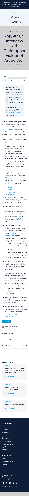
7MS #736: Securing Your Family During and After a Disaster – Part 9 (14, 370)
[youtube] (13, 483)
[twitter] (7, 483)
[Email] (12, 339)
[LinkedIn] (10, 339)
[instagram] (10, 483)
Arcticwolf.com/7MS (13, 112)
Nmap (10, 187)
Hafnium (21, 219)
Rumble (10, 190)
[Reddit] (7, 339)
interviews (8, 321)
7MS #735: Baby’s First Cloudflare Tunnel (13, 388)
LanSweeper (12, 192)
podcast (7, 365)
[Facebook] (2, 339)
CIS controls (9, 178)
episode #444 (8, 129)
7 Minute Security (16, 17)
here (3, 4)
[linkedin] (16, 483)
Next (23, 345)
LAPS (11, 250)
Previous (7, 345)
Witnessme (11, 195)
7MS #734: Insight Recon (14, 404)
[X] (4, 339)
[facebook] (3, 483)
